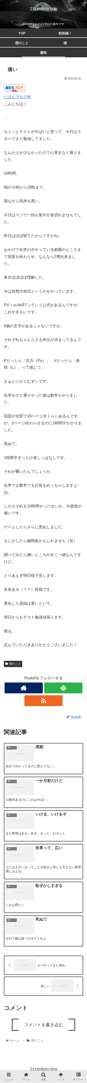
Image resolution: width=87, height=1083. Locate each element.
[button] (77, 662)
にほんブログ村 (17, 97)
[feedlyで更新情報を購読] (63, 688)
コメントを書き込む (43, 1024)
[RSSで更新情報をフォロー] (43, 700)
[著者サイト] (24, 688)
